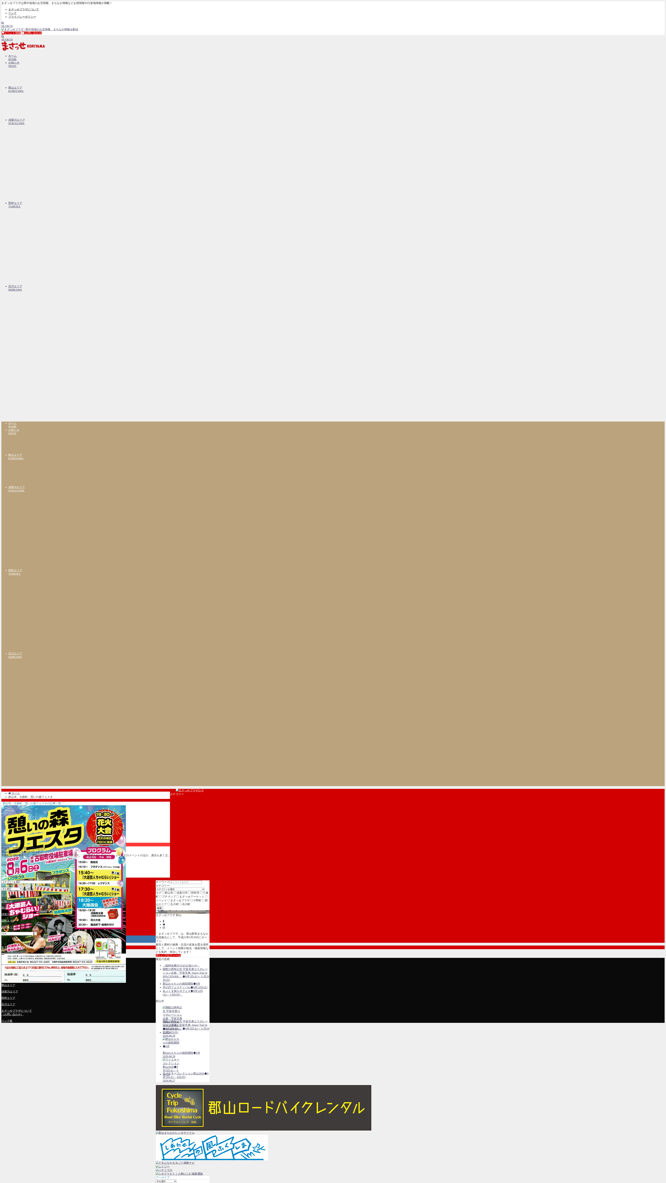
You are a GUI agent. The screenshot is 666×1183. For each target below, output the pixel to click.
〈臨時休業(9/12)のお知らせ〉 (181, 965)
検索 (159, 908)
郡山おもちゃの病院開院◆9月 (181, 983)
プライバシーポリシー (22, 16)
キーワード (163, 882)
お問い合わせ (33, 33)
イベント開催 (9, 844)
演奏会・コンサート (13, 972)
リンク (12, 13)
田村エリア (8, 920)
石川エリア (8, 927)
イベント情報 (12, 33)
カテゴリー (163, 885)
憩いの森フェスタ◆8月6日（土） (22, 851)
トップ (5, 895)
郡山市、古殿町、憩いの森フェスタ (23, 848)
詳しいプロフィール (168, 955)
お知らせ (6, 901)
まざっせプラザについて (23, 9)
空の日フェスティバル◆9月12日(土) (185, 987)
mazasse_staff (15, 875)
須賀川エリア (9, 914)
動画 (4, 978)
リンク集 (6, 1020)
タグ (158, 892)
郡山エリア (8, 907)
